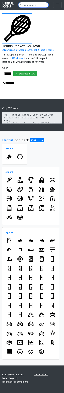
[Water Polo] (41, 180)
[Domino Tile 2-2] (20, 305)
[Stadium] (20, 217)
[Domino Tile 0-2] (41, 305)
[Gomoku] (41, 342)
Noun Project (9, 378)
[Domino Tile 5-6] (9, 268)
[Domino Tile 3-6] (30, 268)
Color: (5, 67)
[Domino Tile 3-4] (41, 287)
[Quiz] (20, 342)
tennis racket (11, 49)
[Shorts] (20, 208)
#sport (9, 171)
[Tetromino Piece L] (20, 240)
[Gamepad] (41, 315)
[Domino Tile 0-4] (20, 296)
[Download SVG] (17, 28)
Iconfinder (8, 381)
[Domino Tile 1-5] (9, 287)
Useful (7, 140)
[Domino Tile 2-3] (41, 296)
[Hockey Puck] (52, 180)
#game (9, 232)
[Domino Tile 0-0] (20, 315)
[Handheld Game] (41, 259)
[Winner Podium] (20, 180)
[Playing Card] (30, 259)
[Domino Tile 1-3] (52, 296)
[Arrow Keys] (9, 259)
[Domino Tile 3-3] (30, 296)
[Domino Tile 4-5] (30, 277)
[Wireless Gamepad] (30, 315)
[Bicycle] (9, 217)
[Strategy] (41, 198)
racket (33, 49)
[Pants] (52, 198)
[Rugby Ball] (20, 189)
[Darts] (20, 259)
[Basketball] (9, 198)
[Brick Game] (9, 240)
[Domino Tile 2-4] (52, 287)
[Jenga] (52, 342)
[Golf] (52, 208)
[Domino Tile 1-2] (30, 305)
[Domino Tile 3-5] (41, 277)
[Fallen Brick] (52, 250)
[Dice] (41, 352)
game (51, 49)
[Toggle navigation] (57, 5)
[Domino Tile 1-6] (52, 268)
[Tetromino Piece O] (20, 250)
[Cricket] (9, 180)
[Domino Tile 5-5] (20, 277)
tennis (24, 49)
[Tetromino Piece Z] (41, 240)
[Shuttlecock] (9, 157)
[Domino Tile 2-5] (52, 277)
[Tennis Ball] (20, 157)
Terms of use (41, 374)
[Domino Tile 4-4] (30, 287)
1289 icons (17, 58)
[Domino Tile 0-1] (9, 315)
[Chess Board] (9, 352)
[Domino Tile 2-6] (41, 268)
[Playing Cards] (30, 352)
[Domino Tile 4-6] (20, 268)
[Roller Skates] (52, 189)
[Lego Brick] (9, 342)
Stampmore (21, 381)
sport (42, 49)
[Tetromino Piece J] (30, 240)
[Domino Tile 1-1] (52, 305)
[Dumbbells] (41, 189)
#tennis (9, 148)
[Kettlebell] (30, 189)
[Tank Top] (9, 208)
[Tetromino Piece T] (9, 250)
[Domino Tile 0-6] (9, 277)
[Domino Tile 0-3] (9, 305)
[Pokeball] (20, 352)
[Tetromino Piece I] (30, 250)
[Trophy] (30, 180)
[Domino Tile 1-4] (9, 296)
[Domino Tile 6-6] (52, 259)
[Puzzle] (30, 342)
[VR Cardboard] (41, 250)
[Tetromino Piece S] (52, 240)
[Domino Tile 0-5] (20, 287)
